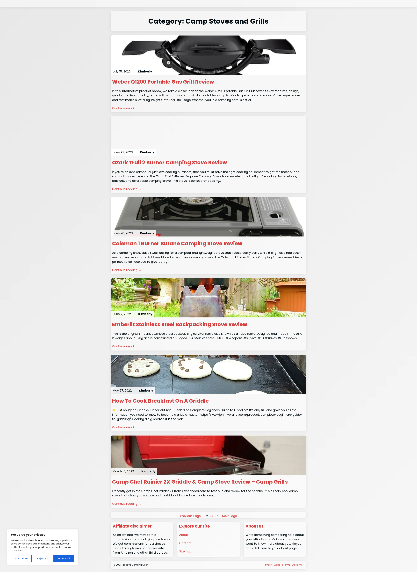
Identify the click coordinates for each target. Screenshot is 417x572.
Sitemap (185, 551)
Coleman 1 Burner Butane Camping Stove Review (177, 243)
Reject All (42, 558)
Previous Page (190, 516)
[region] (42, 547)
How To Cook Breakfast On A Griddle (160, 401)
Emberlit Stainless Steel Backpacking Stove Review (179, 324)
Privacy (268, 564)
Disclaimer (297, 564)
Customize (21, 558)
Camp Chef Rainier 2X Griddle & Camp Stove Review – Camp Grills (200, 482)
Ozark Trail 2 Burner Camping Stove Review (169, 162)
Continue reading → (126, 108)
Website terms (282, 564)
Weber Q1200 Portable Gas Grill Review (163, 82)
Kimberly (145, 71)
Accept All (64, 558)
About (183, 535)
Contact (185, 543)
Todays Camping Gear (135, 564)
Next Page (229, 516)
